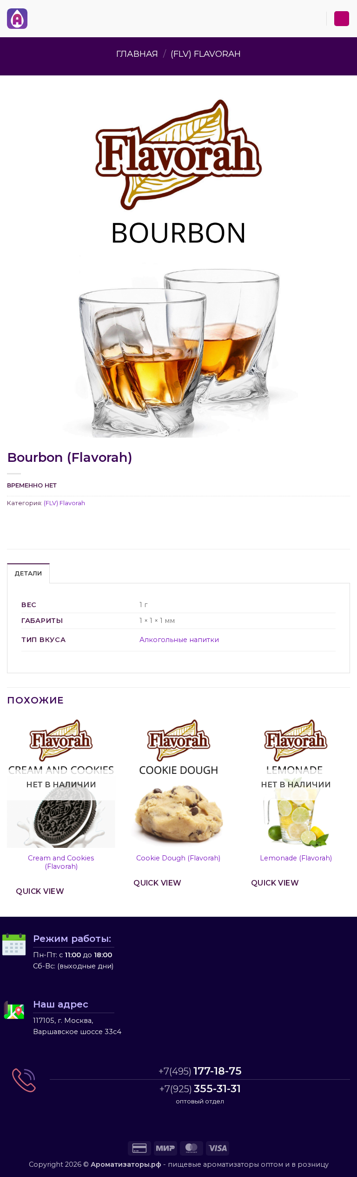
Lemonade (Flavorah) (296, 858)
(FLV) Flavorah (206, 53)
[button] (33, 18)
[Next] (350, 816)
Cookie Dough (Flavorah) (178, 858)
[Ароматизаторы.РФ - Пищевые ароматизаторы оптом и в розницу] (17, 19)
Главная (137, 53)
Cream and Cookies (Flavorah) (61, 862)
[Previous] (7, 816)
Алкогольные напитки (179, 640)
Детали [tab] (28, 573)
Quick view (40, 891)
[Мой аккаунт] (341, 19)
